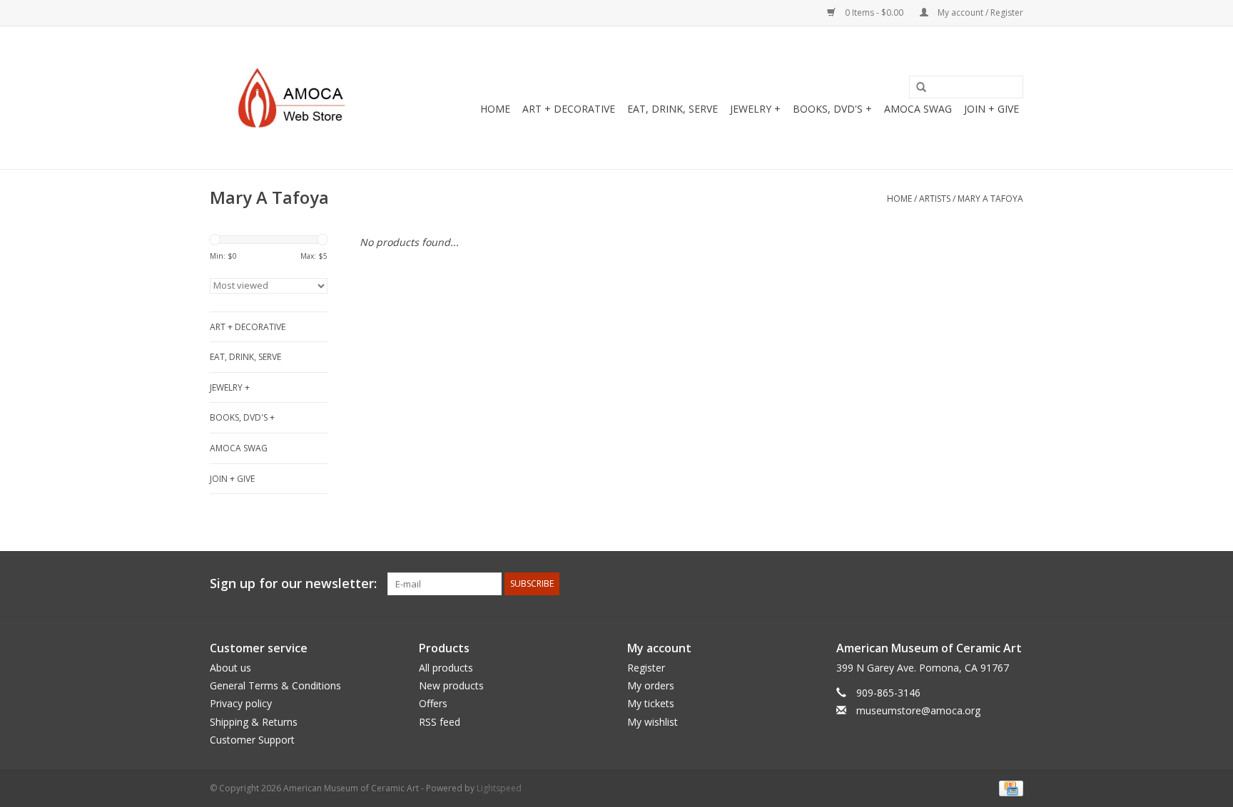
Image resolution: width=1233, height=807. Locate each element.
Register (646, 667)
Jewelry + (755, 108)
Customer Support (252, 739)
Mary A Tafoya (990, 198)
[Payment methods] (1008, 787)
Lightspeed (499, 788)
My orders (650, 685)
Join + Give (991, 108)
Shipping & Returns (254, 722)
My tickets (650, 703)
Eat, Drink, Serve (672, 108)
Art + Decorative (568, 108)
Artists (934, 198)
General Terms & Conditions (275, 685)
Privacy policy (241, 703)
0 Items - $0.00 (874, 12)
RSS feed (439, 722)
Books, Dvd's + (832, 108)
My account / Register (979, 12)
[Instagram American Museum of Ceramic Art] (1011, 583)
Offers (433, 703)
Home (495, 108)
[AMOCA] (297, 98)
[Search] (916, 88)
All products (446, 667)
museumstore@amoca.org (918, 710)
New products (451, 685)
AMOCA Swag (918, 108)
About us (230, 667)
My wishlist (652, 722)
